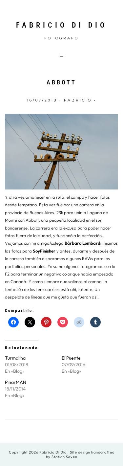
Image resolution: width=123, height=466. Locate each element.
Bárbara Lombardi (83, 243)
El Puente (71, 358)
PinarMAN (15, 382)
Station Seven (64, 457)
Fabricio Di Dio (61, 25)
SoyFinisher (44, 251)
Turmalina (15, 358)
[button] (61, 55)
